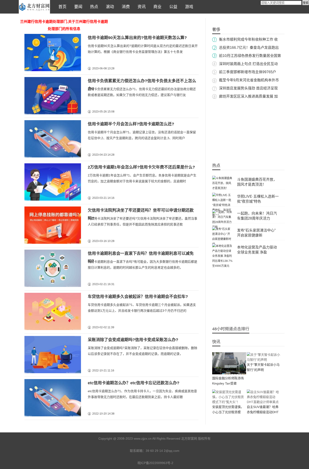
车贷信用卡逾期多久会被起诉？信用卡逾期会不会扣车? (138, 296)
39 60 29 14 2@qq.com (162, 451)
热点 (93, 7)
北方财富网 (34, 7)
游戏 (188, 7)
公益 (172, 7)
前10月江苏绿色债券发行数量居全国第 (250, 56)
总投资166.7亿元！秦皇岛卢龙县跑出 (249, 47)
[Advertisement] (248, 129)
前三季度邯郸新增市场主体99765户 (247, 72)
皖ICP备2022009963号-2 (155, 463)
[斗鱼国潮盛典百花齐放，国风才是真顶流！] (222, 188)
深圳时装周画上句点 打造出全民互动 (248, 64)
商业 (156, 7)
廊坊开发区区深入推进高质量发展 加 (248, 96)
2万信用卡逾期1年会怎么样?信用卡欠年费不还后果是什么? (141, 167)
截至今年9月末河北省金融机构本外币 (249, 80)
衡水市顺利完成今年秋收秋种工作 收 (248, 39)
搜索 (306, 3)
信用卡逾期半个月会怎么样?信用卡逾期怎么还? (131, 124)
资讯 (140, 7)
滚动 (109, 7)
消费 (124, 7)
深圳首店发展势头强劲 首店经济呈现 (248, 88)
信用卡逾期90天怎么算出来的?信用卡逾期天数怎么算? (137, 37)
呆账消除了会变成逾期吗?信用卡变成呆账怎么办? (133, 340)
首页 (61, 7)
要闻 (77, 7)
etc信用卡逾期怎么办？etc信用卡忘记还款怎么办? (133, 383)
